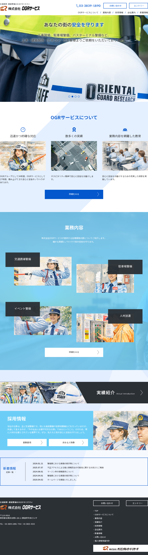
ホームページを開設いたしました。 (62, 479)
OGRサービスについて (88, 12)
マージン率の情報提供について (60, 471)
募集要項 (27, 442)
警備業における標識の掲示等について (63, 463)
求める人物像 (68, 442)
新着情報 (144, 12)
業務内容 (107, 12)
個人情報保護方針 (102, 540)
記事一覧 (10, 472)
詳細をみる (74, 194)
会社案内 (131, 12)
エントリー (139, 5)
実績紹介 (98, 522)
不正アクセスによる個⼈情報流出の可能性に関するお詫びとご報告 (75, 467)
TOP (96, 510)
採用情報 (119, 12)
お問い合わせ (115, 5)
